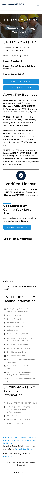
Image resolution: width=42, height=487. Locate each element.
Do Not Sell (8, 443)
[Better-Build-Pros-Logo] (13, 4)
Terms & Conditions (24, 449)
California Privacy (29, 440)
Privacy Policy (21, 437)
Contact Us (8, 437)
